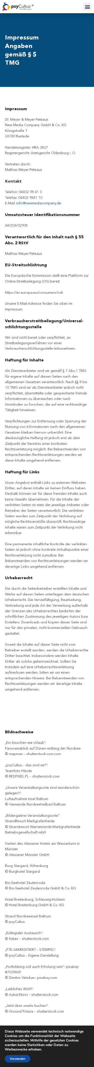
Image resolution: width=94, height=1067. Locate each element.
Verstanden (17, 1059)
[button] (87, 6)
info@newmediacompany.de (38, 203)
